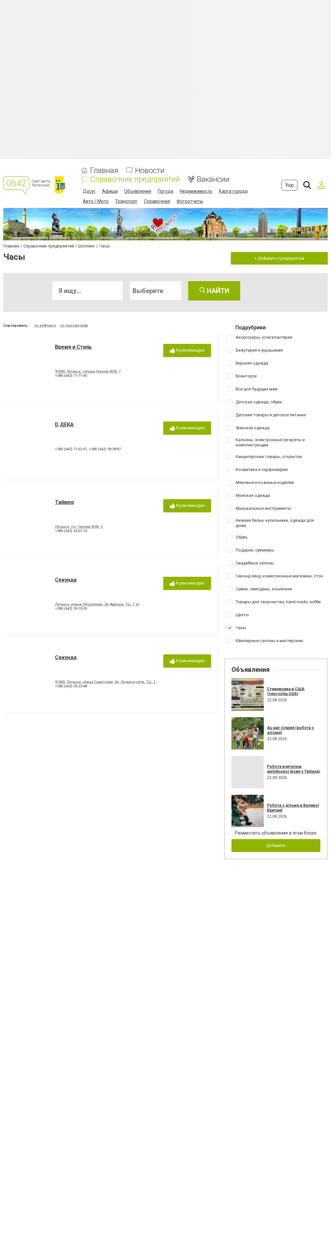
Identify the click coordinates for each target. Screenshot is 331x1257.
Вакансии (213, 179)
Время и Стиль (73, 347)
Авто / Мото (96, 201)
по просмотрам (74, 325)
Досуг (89, 191)
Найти (217, 291)
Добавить (276, 845)
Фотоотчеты (189, 201)
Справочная (157, 201)
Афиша (110, 191)
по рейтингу (45, 325)
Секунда (66, 580)
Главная (104, 170)
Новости (150, 170)
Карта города (233, 191)
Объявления (137, 191)
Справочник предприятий (135, 179)
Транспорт (126, 201)
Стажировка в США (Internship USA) (285, 691)
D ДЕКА (64, 424)
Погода (165, 191)
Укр (289, 185)
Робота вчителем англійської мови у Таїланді (293, 768)
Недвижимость (196, 191)
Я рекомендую (190, 350)
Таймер (64, 502)
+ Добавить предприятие (279, 258)
